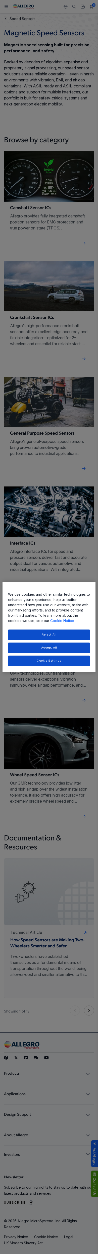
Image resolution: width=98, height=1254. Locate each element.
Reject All (49, 634)
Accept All (49, 647)
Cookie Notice (62, 620)
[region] (49, 627)
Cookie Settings (49, 660)
